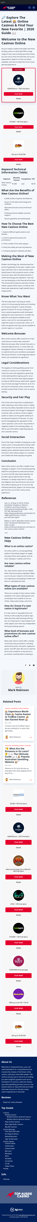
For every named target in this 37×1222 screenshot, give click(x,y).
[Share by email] (34, 665)
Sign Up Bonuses (11, 1139)
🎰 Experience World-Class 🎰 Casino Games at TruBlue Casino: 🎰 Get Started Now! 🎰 (18, 715)
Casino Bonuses (9, 1129)
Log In (3, 2)
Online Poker (10, 1148)
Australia (8, 745)
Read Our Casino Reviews (12, 1102)
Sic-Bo (7, 1164)
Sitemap (6, 1179)
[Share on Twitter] (29, 665)
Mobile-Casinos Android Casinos (19, 1117)
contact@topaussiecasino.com (26, 1215)
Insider (5, 1169)
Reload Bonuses (11, 1136)
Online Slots (9, 1146)
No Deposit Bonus (12, 1134)
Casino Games (8, 1141)
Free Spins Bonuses (12, 1131)
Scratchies (9, 1161)
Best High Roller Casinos (14, 1124)
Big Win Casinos (11, 1127)
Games (21, 745)
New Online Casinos (12, 1122)
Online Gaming (23, 708)
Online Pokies (10, 1143)
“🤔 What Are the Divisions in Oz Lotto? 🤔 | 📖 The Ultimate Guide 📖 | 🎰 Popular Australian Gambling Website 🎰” (17, 755)
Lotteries (28, 745)
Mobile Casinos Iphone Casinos (18, 1119)
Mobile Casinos (10, 1115)
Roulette (8, 1159)
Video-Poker (9, 1166)
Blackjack (8, 1154)
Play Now (18, 127)
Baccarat (8, 1151)
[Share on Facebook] (25, 665)
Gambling (14, 708)
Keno (7, 1156)
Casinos (7, 708)
